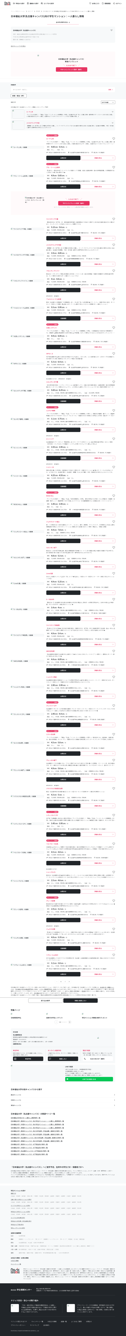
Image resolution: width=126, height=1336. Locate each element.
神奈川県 (29, 1196)
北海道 (13, 1196)
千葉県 (36, 1196)
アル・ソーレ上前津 (53, 167)
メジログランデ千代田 (32, 123)
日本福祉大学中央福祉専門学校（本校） (26, 989)
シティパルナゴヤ (52, 815)
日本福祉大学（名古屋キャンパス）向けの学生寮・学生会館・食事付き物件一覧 (37, 1138)
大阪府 (68, 1196)
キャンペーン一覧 (16, 1264)
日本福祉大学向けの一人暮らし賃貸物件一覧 (25, 1118)
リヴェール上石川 (52, 955)
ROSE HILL (50, 496)
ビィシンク (50, 439)
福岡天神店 (22, 1253)
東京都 (24, 1196)
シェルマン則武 (51, 677)
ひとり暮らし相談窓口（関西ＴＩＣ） (84, 1246)
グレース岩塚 (50, 901)
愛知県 (38, 11)
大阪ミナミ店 (32, 1249)
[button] (57, 981)
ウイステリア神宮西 (53, 625)
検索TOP (13, 1193)
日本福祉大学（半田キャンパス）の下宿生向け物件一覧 (29, 1147)
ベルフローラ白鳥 (52, 844)
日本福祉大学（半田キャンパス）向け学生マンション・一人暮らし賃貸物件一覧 (37, 1124)
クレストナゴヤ (51, 706)
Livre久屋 (49, 573)
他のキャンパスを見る (18, 46)
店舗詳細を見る (17, 1044)
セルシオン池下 (51, 547)
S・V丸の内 (50, 599)
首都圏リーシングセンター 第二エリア (30, 1239)
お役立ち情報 (15, 1261)
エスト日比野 (50, 734)
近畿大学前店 (41, 1249)
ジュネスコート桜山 (52, 522)
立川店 (76, 1239)
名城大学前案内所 (38, 1242)
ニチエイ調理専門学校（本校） (48, 989)
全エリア (30, 11)
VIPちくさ (49, 353)
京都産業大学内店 (24, 1246)
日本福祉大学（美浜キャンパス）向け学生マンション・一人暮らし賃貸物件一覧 (37, 1121)
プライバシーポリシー (18, 1325)
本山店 (30, 1242)
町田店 (70, 1239)
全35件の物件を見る (62, 22)
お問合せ (89, 1321)
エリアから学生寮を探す (18, 1218)
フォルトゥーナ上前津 (53, 299)
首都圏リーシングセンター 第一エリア (55, 1239)
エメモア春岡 (50, 410)
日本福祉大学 (47, 11)
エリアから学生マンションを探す (20, 1205)
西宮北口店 (50, 1249)
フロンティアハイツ (52, 271)
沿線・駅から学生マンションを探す (21, 1199)
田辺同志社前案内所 (65, 1246)
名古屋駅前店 (22, 1242)
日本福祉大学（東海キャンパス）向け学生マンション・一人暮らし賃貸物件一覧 (37, 1128)
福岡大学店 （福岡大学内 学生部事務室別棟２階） (42, 1253)
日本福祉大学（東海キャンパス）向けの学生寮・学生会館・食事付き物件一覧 (36, 1141)
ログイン (119, 3)
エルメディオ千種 (52, 382)
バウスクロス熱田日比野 (54, 788)
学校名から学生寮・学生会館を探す (21, 1221)
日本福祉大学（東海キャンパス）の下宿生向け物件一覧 (29, 1154)
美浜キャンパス (16, 1095)
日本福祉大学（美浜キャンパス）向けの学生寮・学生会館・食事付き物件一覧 (36, 1131)
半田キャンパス (16, 1100)
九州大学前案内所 (64, 1253)
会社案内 (46, 1325)
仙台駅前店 (22, 1236)
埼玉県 (41, 1196)
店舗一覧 (64, 1321)
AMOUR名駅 (50, 651)
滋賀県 (52, 1196)
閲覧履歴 (108, 3)
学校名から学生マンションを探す (20, 1212)
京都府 (57, 1196)
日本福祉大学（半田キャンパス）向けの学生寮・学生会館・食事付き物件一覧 (36, 1134)
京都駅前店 (43, 1246)
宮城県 (18, 1196)
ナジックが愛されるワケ (19, 1321)
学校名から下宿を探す (17, 1224)
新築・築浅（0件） (18, 96)
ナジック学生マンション (18, 11)
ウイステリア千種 (52, 219)
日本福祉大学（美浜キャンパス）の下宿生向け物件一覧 (29, 1144)
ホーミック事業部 (53, 1246)
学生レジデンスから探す (18, 1228)
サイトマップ (34, 1325)
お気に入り (95, 3)
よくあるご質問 (76, 1321)
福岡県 (74, 1196)
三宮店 (57, 1249)
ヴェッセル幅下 (51, 760)
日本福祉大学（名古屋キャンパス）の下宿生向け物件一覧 (30, 1151)
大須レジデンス (51, 328)
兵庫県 (63, 1196)
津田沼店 (81, 1239)
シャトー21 (50, 467)
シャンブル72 (50, 872)
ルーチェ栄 (29, 112)
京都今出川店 (34, 1246)
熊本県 (79, 1196)
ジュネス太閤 (50, 929)
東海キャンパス (16, 1105)
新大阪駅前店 (22, 1249)
